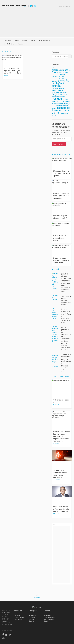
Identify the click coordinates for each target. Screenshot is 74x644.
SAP (53, 103)
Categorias (33, 611)
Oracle (65, 94)
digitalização (55, 75)
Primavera (65, 99)
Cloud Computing (49, 617)
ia (68, 79)
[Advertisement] (37, 23)
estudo (63, 77)
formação (55, 79)
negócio (56, 94)
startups (65, 106)
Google (66, 79)
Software (59, 106)
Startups (24, 40)
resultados (66, 101)
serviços (54, 105)
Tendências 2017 (49, 615)
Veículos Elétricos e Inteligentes (13, 44)
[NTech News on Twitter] (7, 634)
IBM (53, 81)
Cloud (55, 72)
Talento (32, 40)
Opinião (56, 269)
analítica (56, 68)
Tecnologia (63, 107)
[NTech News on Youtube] (4, 637)
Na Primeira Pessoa (44, 40)
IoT (62, 90)
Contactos (17, 615)
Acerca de (18, 611)
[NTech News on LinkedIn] (10, 634)
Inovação (63, 81)
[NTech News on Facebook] (3, 634)
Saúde (57, 103)
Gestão (61, 79)
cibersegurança (60, 70)
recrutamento (57, 101)
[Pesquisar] (70, 56)
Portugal (57, 98)
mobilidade (63, 92)
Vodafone (62, 113)
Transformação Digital (49, 620)
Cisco (70, 70)
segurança (64, 103)
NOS (62, 94)
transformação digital (61, 111)
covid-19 (61, 73)
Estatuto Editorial (19, 617)
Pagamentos (62, 96)
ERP (59, 77)
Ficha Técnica (18, 619)
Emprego (62, 75)
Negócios (16, 40)
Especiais (47, 611)
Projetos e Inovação (61, 155)
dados (66, 73)
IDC (56, 81)
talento (54, 108)
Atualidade (7, 40)
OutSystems (55, 96)
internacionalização (58, 88)
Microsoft (56, 92)
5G (53, 68)
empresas (55, 77)
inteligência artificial (58, 84)
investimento (56, 90)
